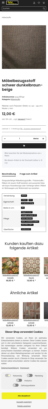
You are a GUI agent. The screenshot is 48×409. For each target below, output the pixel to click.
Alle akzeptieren (24, 396)
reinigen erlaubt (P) (29, 215)
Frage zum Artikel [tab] (28, 174)
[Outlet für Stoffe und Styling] (12, 2)
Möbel (24, 195)
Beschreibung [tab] (9, 174)
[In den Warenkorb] (4, 24)
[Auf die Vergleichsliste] (34, 30)
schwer (24, 200)
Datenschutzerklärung (10, 368)
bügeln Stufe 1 (27, 212)
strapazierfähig (27, 203)
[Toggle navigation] (3, 1)
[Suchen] (44, 8)
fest (30, 200)
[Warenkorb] (43, 2)
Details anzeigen (24, 406)
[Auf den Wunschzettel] (41, 30)
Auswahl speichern (24, 402)
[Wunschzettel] (39, 2)
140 (23, 208)
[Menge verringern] (5, 138)
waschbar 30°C (27, 225)
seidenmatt (26, 229)
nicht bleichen (27, 218)
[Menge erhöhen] (43, 138)
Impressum (24, 368)
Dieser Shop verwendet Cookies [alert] (24, 331)
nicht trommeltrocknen (30, 221)
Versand (21, 119)
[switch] (8, 375)
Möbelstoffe (15, 99)
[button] (34, 2)
